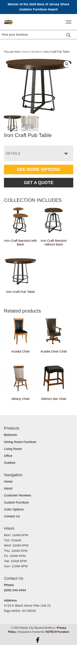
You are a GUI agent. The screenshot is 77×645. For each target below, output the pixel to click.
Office (8, 456)
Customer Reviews (17, 495)
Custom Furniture (16, 502)
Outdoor (10, 462)
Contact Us (12, 516)
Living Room (13, 449)
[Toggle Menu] (68, 22)
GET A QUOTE (38, 182)
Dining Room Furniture (20, 442)
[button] (67, 64)
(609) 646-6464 (15, 590)
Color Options (14, 509)
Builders (37, 51)
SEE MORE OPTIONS (38, 169)
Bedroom (10, 435)
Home (8, 481)
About (8, 488)
